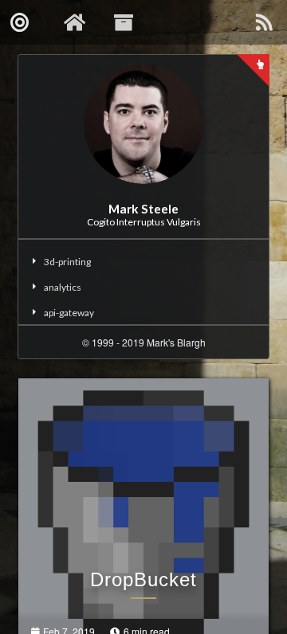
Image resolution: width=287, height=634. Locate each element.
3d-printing (67, 262)
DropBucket (143, 579)
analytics (62, 287)
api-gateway (69, 313)
